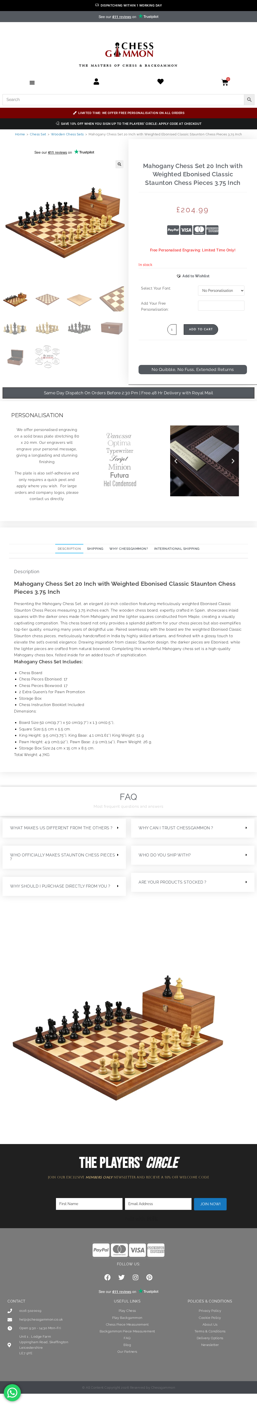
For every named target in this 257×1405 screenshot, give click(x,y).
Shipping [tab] (95, 549)
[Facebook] (107, 1277)
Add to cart (201, 329)
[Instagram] (135, 1277)
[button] (32, 82)
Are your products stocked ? (173, 882)
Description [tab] (69, 549)
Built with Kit (141, 1218)
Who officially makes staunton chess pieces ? (62, 857)
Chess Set (38, 134)
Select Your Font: (156, 288)
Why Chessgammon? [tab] (128, 549)
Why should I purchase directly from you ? (60, 886)
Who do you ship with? (165, 855)
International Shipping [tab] (177, 549)
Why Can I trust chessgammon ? (176, 828)
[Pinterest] (149, 1277)
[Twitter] (121, 1277)
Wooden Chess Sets (67, 134)
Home (20, 134)
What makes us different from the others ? (61, 828)
